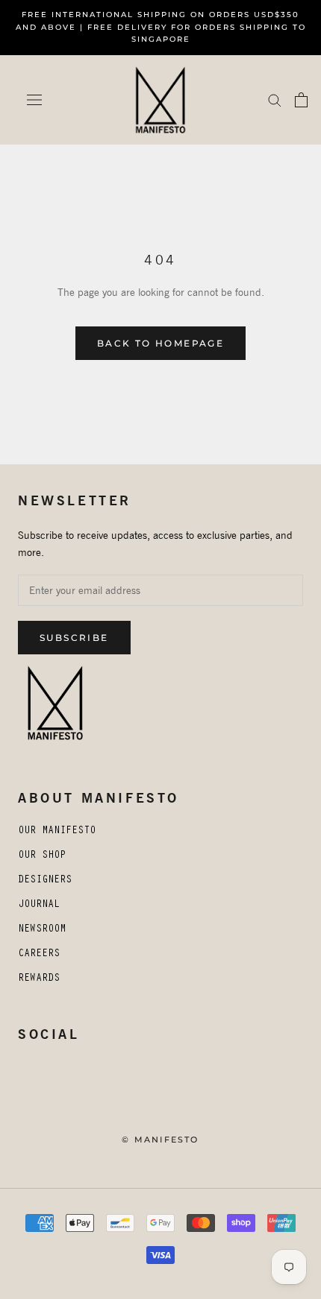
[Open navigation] (34, 100)
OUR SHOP (42, 856)
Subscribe (74, 637)
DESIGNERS (45, 881)
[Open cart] (301, 99)
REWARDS (39, 979)
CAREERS (39, 954)
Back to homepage (160, 343)
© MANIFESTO (160, 1139)
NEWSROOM (42, 930)
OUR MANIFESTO (57, 832)
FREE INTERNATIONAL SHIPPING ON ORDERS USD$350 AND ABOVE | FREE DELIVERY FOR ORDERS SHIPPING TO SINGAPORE (161, 27)
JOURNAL (39, 905)
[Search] (274, 99)
